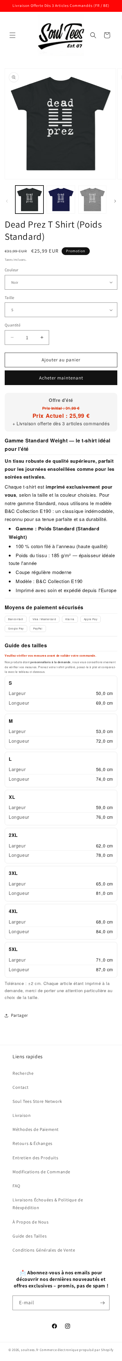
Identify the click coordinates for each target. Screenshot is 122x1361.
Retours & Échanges (33, 1143)
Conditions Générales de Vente (44, 1250)
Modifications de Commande (41, 1172)
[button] (12, 35)
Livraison (22, 1115)
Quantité (12, 325)
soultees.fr (30, 1350)
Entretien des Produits (35, 1158)
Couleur (11, 270)
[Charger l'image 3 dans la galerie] (92, 200)
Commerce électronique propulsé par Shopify (77, 1350)
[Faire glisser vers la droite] (115, 201)
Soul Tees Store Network (37, 1101)
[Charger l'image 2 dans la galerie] (61, 200)
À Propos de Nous (31, 1222)
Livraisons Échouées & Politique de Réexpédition (48, 1203)
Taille (9, 297)
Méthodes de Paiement (36, 1129)
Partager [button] (19, 1015)
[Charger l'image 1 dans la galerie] (29, 200)
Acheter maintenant (61, 378)
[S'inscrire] (102, 1303)
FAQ (16, 1186)
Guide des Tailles (30, 1236)
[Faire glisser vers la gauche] (7, 201)
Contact (20, 1087)
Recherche (23, 1073)
